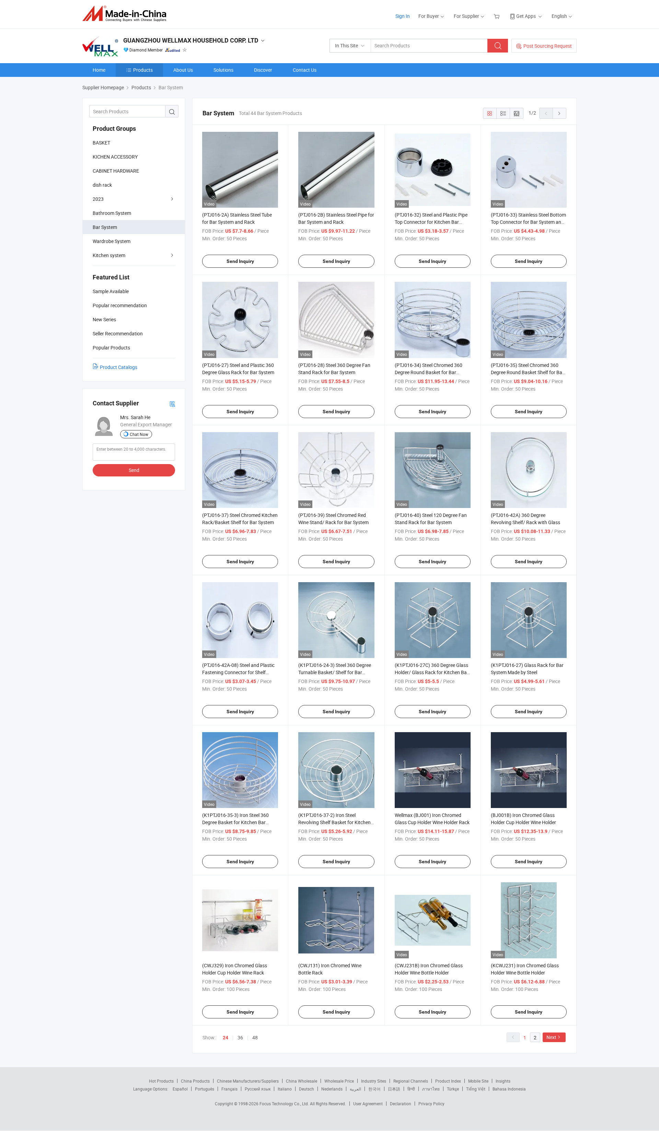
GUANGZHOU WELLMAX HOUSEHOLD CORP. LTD (190, 40)
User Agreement (368, 1103)
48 (255, 1037)
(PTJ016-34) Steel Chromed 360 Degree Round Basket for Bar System (428, 372)
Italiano (285, 1089)
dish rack (102, 185)
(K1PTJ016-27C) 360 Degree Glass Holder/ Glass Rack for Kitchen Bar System (432, 672)
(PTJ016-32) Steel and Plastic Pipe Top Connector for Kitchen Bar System (431, 221)
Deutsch (306, 1089)
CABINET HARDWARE (116, 171)
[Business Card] (172, 403)
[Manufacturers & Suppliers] (126, 13)
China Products (195, 1081)
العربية (355, 1089)
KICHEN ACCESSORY (115, 156)
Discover (263, 70)
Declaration (400, 1103)
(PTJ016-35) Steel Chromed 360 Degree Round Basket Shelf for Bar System (527, 372)
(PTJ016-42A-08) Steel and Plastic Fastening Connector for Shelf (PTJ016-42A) (238, 672)
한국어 (374, 1089)
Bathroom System (112, 213)
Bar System (105, 227)
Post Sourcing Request (547, 46)
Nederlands (332, 1089)
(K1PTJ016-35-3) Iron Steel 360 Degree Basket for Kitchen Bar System (235, 822)
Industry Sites (373, 1081)
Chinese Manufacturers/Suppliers (248, 1081)
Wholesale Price (339, 1081)
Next (551, 1037)
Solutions (223, 70)
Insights (503, 1081)
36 (240, 1037)
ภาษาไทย (431, 1089)
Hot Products (161, 1081)
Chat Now (139, 434)
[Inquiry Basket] (497, 16)
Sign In (402, 16)
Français (229, 1089)
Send (134, 470)
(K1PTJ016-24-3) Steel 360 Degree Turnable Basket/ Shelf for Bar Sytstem (334, 672)
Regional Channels (410, 1081)
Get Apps (526, 16)
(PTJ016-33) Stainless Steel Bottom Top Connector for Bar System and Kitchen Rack (528, 221)
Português (204, 1089)
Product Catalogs (118, 367)
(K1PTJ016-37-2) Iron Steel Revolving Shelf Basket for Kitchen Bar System (334, 822)
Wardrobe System (111, 241)
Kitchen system (109, 255)
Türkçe (453, 1089)
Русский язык (257, 1089)
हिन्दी (411, 1089)
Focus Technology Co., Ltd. (284, 1103)
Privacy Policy (431, 1103)
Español (180, 1089)
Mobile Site (478, 1081)
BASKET (101, 142)
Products (143, 70)
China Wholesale (301, 1081)
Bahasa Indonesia (509, 1089)
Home (99, 70)
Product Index (448, 1081)
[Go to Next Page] (559, 113)
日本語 (394, 1089)
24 (225, 1037)
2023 (98, 199)
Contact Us (304, 70)
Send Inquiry (240, 261)
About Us (183, 70)
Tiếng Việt (475, 1089)
